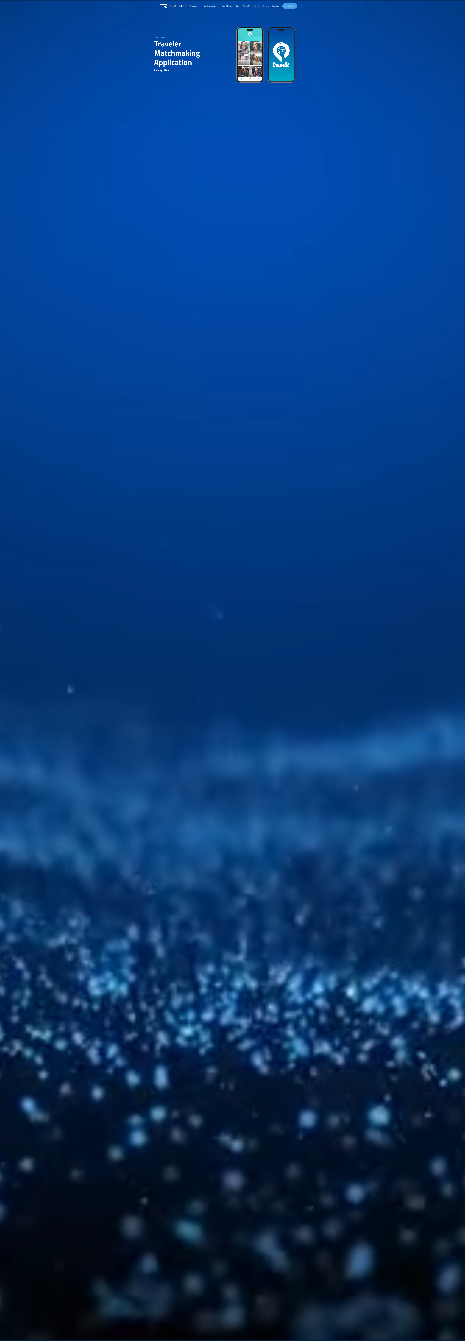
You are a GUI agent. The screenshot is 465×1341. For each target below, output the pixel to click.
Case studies (159, 37)
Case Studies (227, 5)
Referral (265, 5)
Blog (237, 5)
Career (256, 5)
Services (193, 5)
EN (302, 5)
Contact (275, 5)
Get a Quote (290, 5)
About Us (247, 5)
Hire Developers (209, 5)
